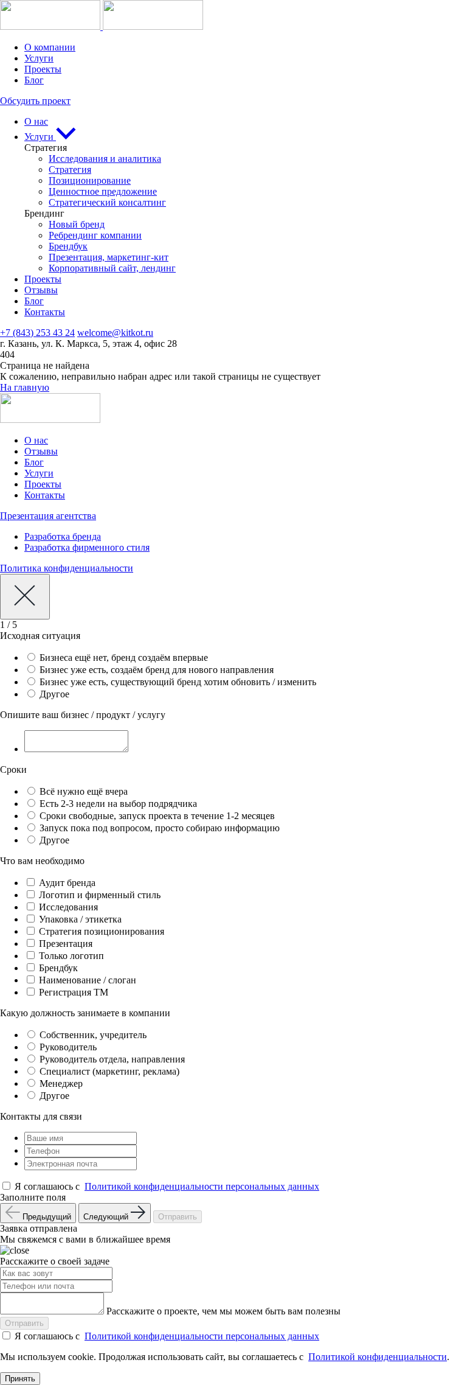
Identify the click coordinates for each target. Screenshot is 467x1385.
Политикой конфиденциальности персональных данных (202, 1186)
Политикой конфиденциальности (377, 1357)
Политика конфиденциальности (66, 568)
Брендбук (68, 246)
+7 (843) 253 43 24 (37, 332)
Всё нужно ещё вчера (84, 791)
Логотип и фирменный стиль (100, 895)
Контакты (44, 312)
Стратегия (70, 169)
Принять (20, 1378)
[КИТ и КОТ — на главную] (101, 26)
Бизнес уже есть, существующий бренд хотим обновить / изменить (178, 682)
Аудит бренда (67, 882)
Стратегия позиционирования (101, 931)
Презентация (65, 943)
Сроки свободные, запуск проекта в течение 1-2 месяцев (157, 816)
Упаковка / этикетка (80, 919)
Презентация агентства (48, 516)
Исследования (68, 907)
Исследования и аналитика (105, 158)
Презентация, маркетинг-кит (108, 257)
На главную (24, 387)
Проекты (42, 69)
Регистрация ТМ (73, 992)
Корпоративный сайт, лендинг (112, 268)
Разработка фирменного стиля (87, 547)
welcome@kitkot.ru (115, 332)
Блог (34, 80)
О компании (49, 47)
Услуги (39, 58)
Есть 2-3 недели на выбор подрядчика (118, 803)
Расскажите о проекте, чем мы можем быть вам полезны (223, 1311)
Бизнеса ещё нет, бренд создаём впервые (124, 657)
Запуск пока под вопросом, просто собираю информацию (160, 828)
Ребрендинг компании (95, 235)
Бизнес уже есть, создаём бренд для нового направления (157, 670)
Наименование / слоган (87, 980)
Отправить (177, 1216)
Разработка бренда (62, 536)
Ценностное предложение (103, 191)
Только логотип (71, 956)
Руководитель (68, 1047)
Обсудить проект (35, 101)
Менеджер (61, 1083)
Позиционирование (90, 180)
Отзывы (41, 290)
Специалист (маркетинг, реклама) (109, 1071)
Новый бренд (77, 224)
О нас (36, 121)
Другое (54, 694)
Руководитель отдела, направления (112, 1059)
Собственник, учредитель (93, 1035)
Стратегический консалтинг (107, 202)
